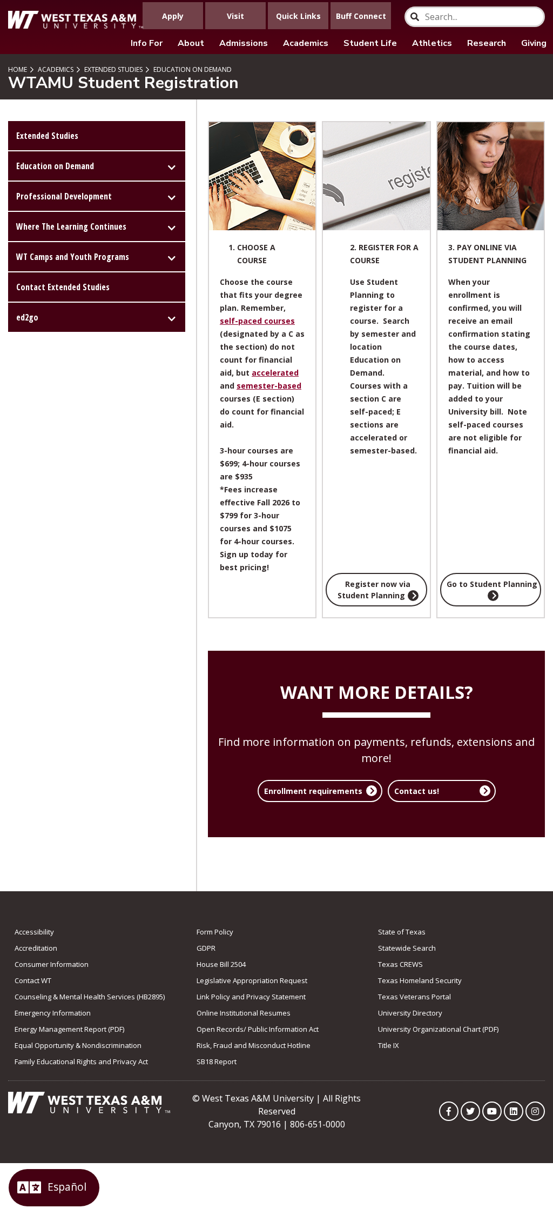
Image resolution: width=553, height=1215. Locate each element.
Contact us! (416, 791)
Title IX (388, 1045)
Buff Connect (361, 16)
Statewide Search (407, 948)
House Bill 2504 (221, 964)
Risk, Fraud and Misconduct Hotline (254, 1045)
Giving (534, 43)
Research (486, 43)
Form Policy (215, 932)
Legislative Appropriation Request (252, 980)
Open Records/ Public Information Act (258, 1029)
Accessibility (34, 932)
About (191, 43)
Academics (305, 43)
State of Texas (402, 932)
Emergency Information (53, 1013)
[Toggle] (171, 166)
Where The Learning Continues (71, 226)
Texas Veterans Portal (414, 997)
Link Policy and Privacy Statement (251, 997)
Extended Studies (113, 69)
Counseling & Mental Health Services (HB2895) (90, 997)
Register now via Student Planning (374, 589)
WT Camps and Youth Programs (72, 257)
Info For (147, 43)
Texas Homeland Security (420, 980)
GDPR (206, 948)
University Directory (410, 1013)
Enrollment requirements (313, 791)
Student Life (370, 43)
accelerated (275, 373)
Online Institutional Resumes (244, 1013)
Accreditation (36, 948)
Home (17, 69)
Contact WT (33, 980)
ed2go (27, 317)
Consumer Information (52, 964)
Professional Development (64, 196)
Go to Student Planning (492, 584)
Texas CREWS (400, 964)
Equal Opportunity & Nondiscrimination (78, 1045)
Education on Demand (192, 69)
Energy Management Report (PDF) (69, 1029)
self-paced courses (257, 321)
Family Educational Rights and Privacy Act (81, 1061)
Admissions (243, 43)
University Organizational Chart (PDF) (438, 1029)
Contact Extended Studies (63, 287)
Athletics (432, 43)
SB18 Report (217, 1061)
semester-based (269, 385)
